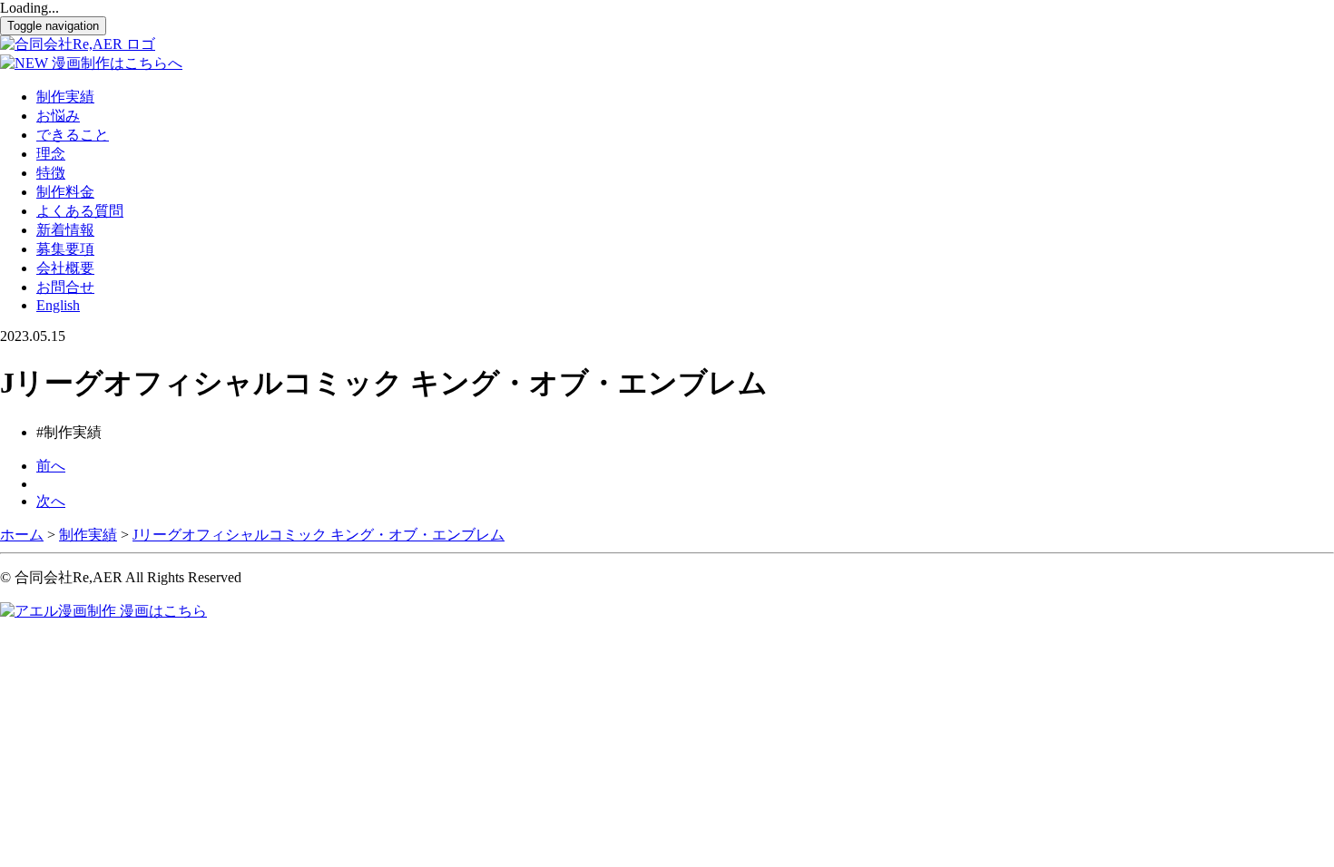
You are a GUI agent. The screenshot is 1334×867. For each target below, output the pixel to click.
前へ (50, 465)
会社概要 (65, 268)
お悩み (58, 115)
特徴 (50, 172)
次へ (50, 501)
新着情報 (65, 230)
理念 (50, 153)
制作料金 (65, 192)
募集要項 (65, 249)
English (58, 305)
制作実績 (65, 96)
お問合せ (65, 287)
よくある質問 (79, 211)
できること (72, 134)
